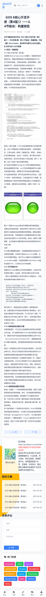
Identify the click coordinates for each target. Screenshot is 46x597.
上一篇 (14, 432)
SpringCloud (10, 574)
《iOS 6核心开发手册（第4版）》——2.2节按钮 (15, 496)
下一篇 (34, 432)
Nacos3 (22, 569)
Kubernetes (32, 574)
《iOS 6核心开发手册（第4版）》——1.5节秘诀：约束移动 (15, 502)
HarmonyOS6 (11, 569)
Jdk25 (19, 564)
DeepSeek (9, 564)
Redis (22, 579)
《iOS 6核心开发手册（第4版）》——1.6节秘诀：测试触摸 (15, 508)
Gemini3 (31, 579)
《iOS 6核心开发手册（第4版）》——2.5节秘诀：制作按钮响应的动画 (17, 485)
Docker (21, 574)
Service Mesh (11, 579)
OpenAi (29, 564)
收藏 (28, 32)
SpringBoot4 (34, 569)
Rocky (8, 584)
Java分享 (7, 5)
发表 (12, 548)
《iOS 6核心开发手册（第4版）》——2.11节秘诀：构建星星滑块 (15, 491)
